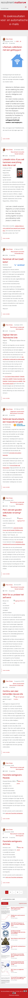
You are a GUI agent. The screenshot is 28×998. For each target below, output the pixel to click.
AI (20, 41)
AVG (17, 41)
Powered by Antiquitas (14, 995)
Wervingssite (20, 329)
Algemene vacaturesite (17, 411)
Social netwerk (19, 154)
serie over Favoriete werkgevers (14, 813)
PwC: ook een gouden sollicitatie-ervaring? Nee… (12, 513)
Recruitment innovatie (17, 152)
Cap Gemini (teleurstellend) (12, 376)
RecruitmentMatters (5, 991)
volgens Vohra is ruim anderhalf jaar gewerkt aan (14, 228)
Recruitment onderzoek (17, 327)
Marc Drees (9, 39)
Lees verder (6, 138)
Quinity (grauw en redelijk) (15, 381)
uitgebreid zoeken (23, 903)
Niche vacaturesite (18, 683)
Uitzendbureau (19, 253)
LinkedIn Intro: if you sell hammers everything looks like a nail (13, 162)
